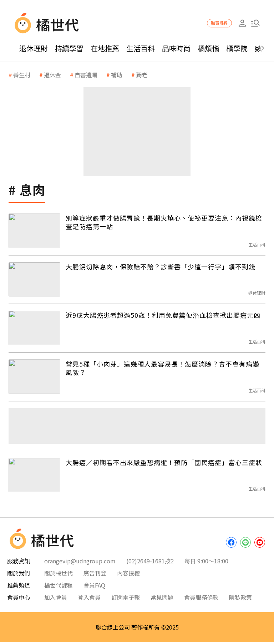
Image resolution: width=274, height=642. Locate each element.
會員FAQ (94, 585)
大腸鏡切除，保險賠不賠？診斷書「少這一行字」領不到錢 (160, 266)
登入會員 (89, 597)
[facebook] (231, 542)
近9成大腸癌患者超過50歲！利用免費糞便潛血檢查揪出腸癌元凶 (163, 315)
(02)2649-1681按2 (150, 561)
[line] (245, 542)
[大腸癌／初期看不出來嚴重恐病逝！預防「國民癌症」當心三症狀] (34, 475)
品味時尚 (176, 48)
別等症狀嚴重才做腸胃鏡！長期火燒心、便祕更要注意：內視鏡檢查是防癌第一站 (164, 222)
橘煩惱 (208, 48)
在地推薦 (105, 48)
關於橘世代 (58, 573)
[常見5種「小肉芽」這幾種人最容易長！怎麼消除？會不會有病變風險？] (34, 376)
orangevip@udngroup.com (80, 561)
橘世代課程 (58, 585)
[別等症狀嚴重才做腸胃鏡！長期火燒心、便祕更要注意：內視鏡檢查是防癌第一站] (34, 231)
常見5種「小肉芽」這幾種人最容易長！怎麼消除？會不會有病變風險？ (162, 368)
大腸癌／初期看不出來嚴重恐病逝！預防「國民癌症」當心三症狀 (164, 462)
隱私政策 (240, 597)
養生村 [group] (21, 74)
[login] (242, 23)
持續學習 (69, 48)
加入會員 (55, 597)
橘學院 (237, 48)
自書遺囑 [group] (86, 74)
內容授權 (128, 573)
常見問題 (162, 597)
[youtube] (260, 542)
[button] (255, 23)
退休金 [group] (52, 74)
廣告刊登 (94, 573)
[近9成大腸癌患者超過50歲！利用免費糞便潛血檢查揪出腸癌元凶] (34, 328)
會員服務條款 (201, 597)
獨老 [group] (141, 74)
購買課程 (219, 23)
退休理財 (33, 48)
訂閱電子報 (125, 597)
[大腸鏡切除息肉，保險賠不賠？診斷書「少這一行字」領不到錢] (34, 279)
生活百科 (140, 48)
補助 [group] (116, 74)
